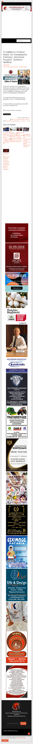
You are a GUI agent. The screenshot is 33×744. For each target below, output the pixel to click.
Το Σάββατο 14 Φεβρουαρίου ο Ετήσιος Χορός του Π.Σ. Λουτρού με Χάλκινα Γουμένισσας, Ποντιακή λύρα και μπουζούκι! (6, 161)
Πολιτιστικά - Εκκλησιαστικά (10, 66)
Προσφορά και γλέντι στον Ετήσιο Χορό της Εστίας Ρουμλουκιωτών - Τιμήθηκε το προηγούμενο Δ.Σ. (7, 138)
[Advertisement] (16, 189)
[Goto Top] (29, 733)
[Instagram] (15, 718)
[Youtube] (18, 718)
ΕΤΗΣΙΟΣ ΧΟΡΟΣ (23, 66)
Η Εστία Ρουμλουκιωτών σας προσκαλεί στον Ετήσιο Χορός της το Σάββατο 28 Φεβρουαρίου (14, 136)
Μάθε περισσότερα (21, 737)
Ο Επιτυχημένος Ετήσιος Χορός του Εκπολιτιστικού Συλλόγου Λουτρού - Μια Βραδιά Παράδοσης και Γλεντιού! (27, 139)
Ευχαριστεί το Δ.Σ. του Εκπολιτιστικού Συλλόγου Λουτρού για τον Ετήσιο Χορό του (20, 137)
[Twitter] (16, 718)
